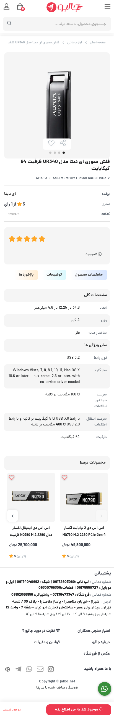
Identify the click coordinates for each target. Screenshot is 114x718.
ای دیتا (10, 194)
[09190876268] (105, 689)
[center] (9, 24)
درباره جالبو (101, 642)
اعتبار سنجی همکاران (93, 631)
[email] (40, 670)
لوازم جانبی (74, 42)
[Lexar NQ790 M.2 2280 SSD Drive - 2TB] (84, 497)
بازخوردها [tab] (26, 275)
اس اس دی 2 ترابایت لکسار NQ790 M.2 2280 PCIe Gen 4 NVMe (84, 532)
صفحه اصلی (98, 42)
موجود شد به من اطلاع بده (77, 710)
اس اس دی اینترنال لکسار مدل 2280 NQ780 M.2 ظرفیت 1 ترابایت (31, 532)
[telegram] (18, 670)
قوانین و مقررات (47, 642)
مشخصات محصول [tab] (89, 275)
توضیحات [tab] (54, 275)
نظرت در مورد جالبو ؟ (39, 631)
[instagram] (51, 670)
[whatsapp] (29, 670)
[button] (101, 516)
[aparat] (8, 670)
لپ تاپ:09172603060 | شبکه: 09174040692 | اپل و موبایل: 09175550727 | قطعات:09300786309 (58, 585)
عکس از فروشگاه (97, 654)
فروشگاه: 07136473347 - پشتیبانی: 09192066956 (50, 595)
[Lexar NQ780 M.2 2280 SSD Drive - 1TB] (31, 497)
